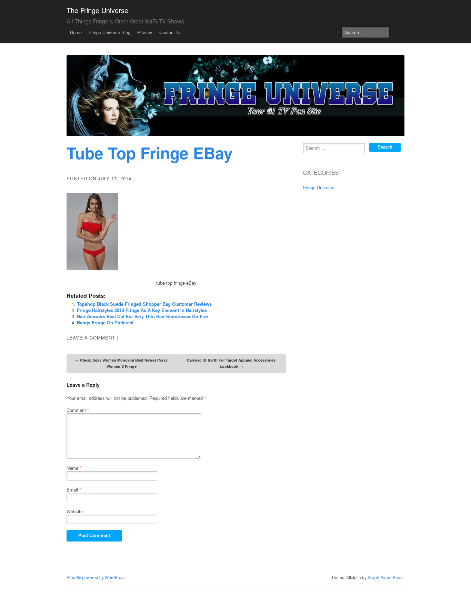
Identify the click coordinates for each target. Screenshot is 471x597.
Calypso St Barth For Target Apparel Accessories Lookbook (231, 363)
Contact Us (170, 32)
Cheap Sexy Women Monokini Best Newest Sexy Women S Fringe (121, 363)
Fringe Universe (318, 187)
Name (74, 468)
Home (76, 32)
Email (74, 489)
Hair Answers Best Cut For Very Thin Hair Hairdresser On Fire (142, 316)
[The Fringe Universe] (235, 95)
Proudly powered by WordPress (96, 577)
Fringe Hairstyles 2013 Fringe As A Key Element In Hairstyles (142, 310)
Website (75, 511)
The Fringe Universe (97, 10)
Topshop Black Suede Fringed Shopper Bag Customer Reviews (144, 304)
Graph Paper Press (385, 577)
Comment (78, 410)
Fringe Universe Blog (109, 32)
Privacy (144, 32)
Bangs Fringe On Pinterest (105, 322)
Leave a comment (91, 337)
